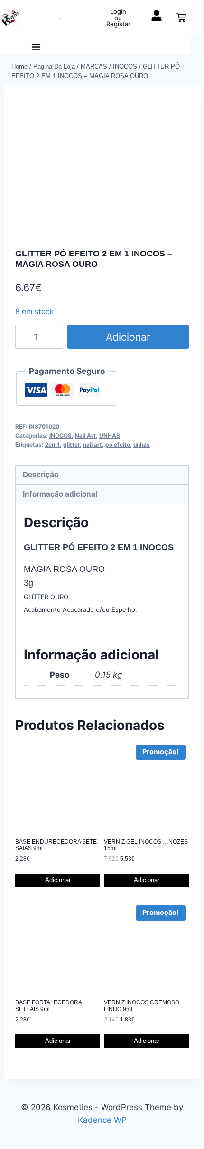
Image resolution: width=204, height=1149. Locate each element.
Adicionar (128, 337)
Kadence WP (102, 1120)
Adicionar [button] (58, 880)
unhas (141, 444)
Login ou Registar (118, 18)
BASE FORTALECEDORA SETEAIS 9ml (48, 1005)
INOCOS (60, 435)
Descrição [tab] (40, 474)
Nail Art (85, 435)
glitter (71, 444)
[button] (36, 46)
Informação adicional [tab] (60, 494)
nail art (92, 444)
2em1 (52, 444)
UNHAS (109, 435)
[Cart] (181, 17)
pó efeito (117, 444)
